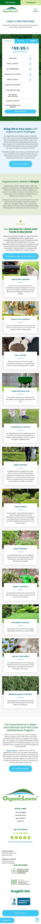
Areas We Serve (20, 815)
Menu (37, 921)
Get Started (20, 111)
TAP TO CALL (10, 2)
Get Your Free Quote (20, 164)
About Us (20, 821)
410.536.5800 (21, 833)
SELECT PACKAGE (19, 52)
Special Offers (21, 818)
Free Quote (30, 2)
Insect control (11, 751)
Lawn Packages (20, 812)
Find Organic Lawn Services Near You (20, 256)
